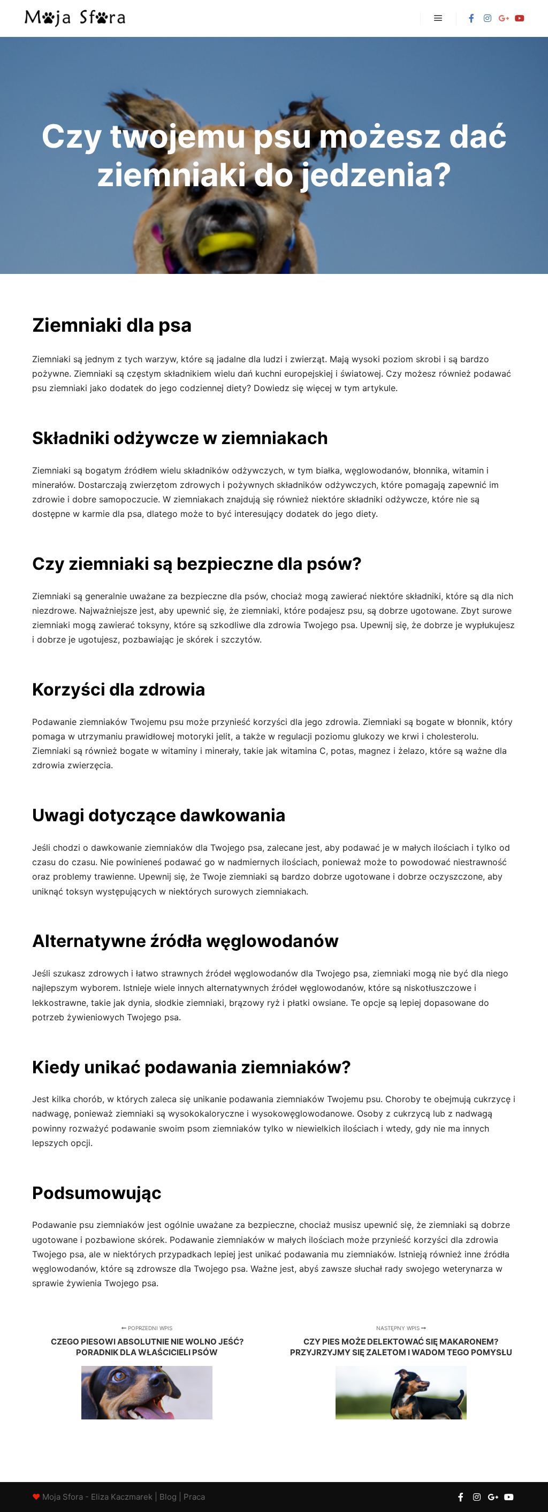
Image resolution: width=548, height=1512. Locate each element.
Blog (168, 1497)
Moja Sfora (62, 1497)
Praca (194, 1497)
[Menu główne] (438, 18)
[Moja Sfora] (74, 18)
